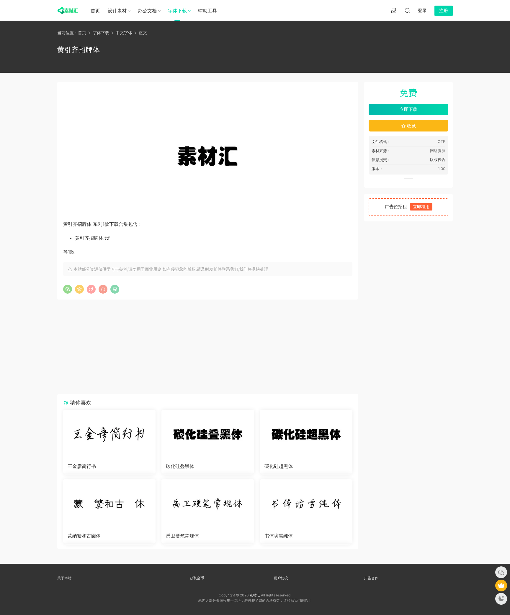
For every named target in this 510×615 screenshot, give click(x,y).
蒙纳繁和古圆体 (84, 536)
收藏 (411, 126)
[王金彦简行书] (109, 434)
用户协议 (281, 578)
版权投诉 (437, 159)
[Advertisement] (207, 346)
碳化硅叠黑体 (180, 466)
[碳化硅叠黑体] (207, 434)
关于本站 (64, 578)
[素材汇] (67, 10)
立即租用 (421, 206)
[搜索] (407, 10)
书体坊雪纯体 (278, 536)
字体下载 (177, 11)
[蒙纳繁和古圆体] (109, 503)
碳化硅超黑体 (278, 466)
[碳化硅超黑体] (306, 434)
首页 (95, 11)
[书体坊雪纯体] (306, 503)
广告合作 (371, 578)
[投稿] (394, 10)
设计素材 (117, 11)
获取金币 (197, 578)
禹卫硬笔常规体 (182, 536)
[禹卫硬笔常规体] (207, 503)
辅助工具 (207, 11)
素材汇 (254, 595)
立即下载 (408, 109)
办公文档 (147, 11)
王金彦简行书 (82, 466)
